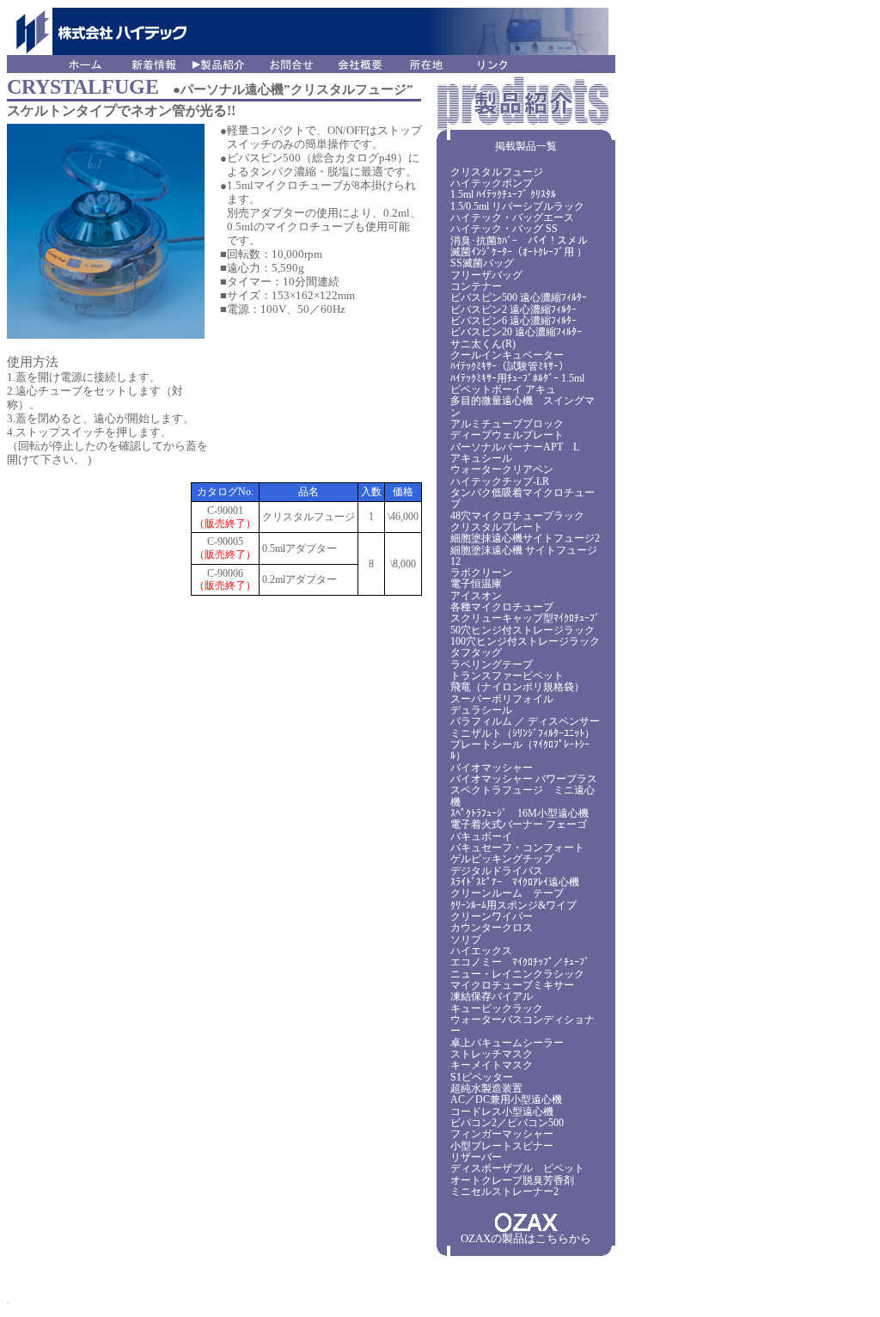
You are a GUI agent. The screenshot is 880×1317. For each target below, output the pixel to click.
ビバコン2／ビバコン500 (507, 1123)
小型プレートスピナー (501, 1146)
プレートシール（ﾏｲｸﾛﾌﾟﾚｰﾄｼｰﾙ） (520, 750)
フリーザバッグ (486, 275)
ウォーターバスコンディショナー (522, 1025)
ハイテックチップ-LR (499, 481)
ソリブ (465, 940)
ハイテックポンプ (491, 183)
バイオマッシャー (491, 768)
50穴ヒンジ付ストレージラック (522, 630)
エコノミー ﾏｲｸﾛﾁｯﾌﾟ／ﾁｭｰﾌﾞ (520, 962)
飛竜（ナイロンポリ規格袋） (517, 687)
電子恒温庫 (476, 584)
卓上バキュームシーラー (507, 1043)
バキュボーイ (481, 836)
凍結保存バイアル (491, 996)
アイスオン (476, 596)
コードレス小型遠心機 (501, 1112)
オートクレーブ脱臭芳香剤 (512, 1180)
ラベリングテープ (491, 664)
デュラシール (481, 710)
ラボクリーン (481, 573)
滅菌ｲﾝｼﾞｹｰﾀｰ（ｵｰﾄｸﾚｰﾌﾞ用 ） (518, 252)
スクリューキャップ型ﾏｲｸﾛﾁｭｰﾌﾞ (525, 618)
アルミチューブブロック (507, 424)
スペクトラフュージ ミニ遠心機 (522, 795)
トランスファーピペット (507, 676)
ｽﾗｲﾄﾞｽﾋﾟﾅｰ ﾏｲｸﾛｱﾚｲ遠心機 (514, 882)
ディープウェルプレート (507, 435)
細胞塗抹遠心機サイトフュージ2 (525, 538)
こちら (552, 1238)
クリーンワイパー (491, 916)
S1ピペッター (481, 1077)
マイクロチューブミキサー (512, 985)
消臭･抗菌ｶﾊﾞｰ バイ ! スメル (519, 241)
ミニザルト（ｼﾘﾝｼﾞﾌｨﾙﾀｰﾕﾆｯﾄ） (522, 733)
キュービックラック (496, 1008)
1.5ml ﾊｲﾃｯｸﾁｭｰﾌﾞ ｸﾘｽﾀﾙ (503, 194)
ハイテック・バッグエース (512, 217)
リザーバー (476, 1157)
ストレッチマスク (491, 1054)
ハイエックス (481, 951)
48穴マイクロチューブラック (517, 516)
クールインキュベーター (507, 355)
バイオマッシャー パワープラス (523, 779)
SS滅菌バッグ (482, 263)
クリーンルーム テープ (507, 893)
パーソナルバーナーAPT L (514, 447)
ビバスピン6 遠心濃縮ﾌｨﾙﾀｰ (513, 321)
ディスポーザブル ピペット (517, 1168)
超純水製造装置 (486, 1088)
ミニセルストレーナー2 (504, 1191)
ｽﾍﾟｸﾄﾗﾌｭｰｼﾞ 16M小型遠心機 (519, 813)
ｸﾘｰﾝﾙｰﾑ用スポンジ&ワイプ (513, 905)
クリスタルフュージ (496, 172)
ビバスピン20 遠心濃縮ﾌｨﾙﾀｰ (516, 332)
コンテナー (476, 286)
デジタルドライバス (496, 871)
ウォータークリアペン (501, 469)
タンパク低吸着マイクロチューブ (522, 498)
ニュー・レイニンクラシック (517, 974)
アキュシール (481, 458)
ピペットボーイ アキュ (503, 389)
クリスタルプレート (496, 527)
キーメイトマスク (491, 1065)
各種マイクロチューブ (501, 607)
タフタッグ (476, 652)
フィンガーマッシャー (501, 1134)
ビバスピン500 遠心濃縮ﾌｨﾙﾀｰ (518, 297)
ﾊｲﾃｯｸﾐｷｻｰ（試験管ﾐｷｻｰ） (509, 366)
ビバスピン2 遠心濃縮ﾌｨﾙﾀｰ (513, 309)
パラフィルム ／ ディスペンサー (525, 721)
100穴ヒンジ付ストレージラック (525, 641)
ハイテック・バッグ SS (504, 229)
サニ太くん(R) (483, 344)
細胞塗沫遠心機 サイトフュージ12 (523, 555)
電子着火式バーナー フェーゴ (518, 824)
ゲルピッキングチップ (501, 859)
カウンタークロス (491, 928)
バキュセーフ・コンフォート (517, 848)
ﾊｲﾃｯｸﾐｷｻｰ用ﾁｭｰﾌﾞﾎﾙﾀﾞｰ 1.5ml (517, 378)
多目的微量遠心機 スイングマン (522, 406)
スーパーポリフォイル (501, 699)
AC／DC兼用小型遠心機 (506, 1099)
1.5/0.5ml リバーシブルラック (517, 206)
